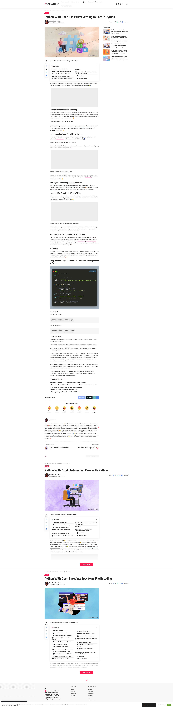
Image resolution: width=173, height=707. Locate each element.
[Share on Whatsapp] (118, 22)
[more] (117, 4)
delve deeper (60, 139)
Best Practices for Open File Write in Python (62, 78)
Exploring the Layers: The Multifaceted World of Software (65, 392)
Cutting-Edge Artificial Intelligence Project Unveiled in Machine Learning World (119, 38)
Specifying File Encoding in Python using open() (63, 649)
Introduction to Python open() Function (63, 641)
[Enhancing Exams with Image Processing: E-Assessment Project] (106, 45)
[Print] (122, 22)
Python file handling (81, 114)
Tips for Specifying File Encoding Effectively (85, 649)
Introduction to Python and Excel (60, 522)
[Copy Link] (120, 22)
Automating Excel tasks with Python (61, 533)
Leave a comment (93, 455)
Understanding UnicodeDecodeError (87, 633)
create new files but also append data (79, 126)
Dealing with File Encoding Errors (86, 636)
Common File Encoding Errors (85, 631)
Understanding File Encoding (60, 633)
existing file (54, 189)
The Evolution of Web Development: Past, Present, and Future (66, 387)
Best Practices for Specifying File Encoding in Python (86, 639)
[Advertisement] (74, 97)
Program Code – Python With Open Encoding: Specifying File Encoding (85, 653)
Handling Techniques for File (67, 223)
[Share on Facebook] (114, 22)
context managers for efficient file (87, 241)
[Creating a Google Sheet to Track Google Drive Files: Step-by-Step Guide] (106, 31)
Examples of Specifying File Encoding (63, 656)
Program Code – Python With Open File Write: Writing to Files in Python (86, 72)
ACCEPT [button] (168, 704)
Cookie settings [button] (162, 704)
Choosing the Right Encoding (85, 642)
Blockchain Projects (114, 53)
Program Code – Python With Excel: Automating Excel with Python (83, 530)
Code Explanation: (83, 78)
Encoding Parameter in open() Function (63, 653)
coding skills (73, 185)
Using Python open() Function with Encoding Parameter (62, 638)
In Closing (79, 69)
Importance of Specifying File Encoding (63, 635)
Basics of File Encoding (58, 630)
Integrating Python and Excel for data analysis (63, 535)
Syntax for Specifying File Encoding (62, 651)
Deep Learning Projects (115, 47)
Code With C (52, 4)
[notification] (118, 4)
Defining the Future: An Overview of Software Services (64, 389)
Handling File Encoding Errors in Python (61, 658)
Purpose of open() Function (61, 644)
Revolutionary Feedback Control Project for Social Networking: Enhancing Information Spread (74, 384)
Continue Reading (86, 564)
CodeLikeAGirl (52, 21)
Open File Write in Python (66, 121)
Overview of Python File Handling (60, 69)
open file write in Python (78, 137)
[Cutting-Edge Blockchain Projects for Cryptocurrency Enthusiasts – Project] (106, 52)
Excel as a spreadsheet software (62, 527)
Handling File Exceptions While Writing (61, 76)
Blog (47, 13)
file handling (88, 177)
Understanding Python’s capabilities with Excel (61, 530)
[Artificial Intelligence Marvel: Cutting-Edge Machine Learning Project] (106, 58)
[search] (120, 4)
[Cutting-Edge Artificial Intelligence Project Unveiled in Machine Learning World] (106, 38)
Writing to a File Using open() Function (61, 73)
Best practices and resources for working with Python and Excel (86, 523)
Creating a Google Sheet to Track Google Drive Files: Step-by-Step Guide (68, 382)
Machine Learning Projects (116, 41)
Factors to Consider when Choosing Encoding (85, 645)
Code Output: (81, 75)
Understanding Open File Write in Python (62, 71)
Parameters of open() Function (61, 646)
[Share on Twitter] (116, 22)
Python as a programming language (62, 524)
